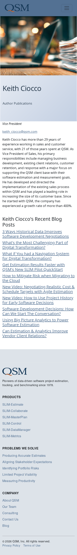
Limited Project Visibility (19, 474)
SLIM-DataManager (16, 429)
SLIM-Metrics (11, 436)
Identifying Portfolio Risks (20, 468)
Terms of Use (31, 545)
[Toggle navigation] (66, 8)
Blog (5, 525)
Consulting (10, 513)
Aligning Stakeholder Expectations (27, 462)
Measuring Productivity (18, 480)
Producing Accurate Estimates (24, 455)
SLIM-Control (11, 423)
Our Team (9, 506)
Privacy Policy (11, 545)
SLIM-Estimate (12, 404)
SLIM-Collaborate (15, 410)
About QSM (10, 500)
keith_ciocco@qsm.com (19, 131)
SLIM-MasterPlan (14, 417)
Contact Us (10, 519)
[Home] (17, 8)
